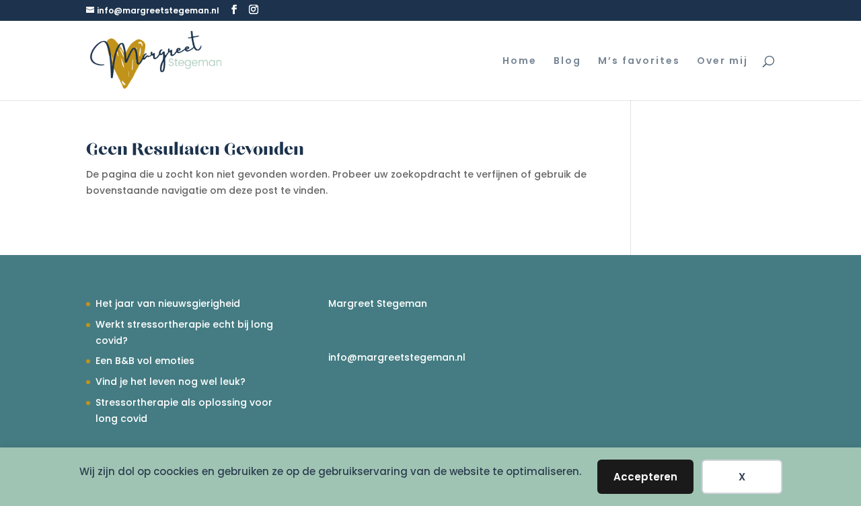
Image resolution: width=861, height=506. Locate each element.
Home (519, 61)
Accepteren (645, 477)
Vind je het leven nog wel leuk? (171, 381)
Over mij (722, 61)
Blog (567, 61)
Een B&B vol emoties (145, 360)
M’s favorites (639, 61)
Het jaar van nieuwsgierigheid (168, 303)
